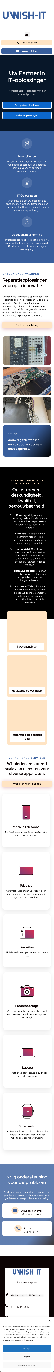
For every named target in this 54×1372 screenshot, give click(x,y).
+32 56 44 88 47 (20, 1307)
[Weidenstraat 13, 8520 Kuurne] (6, 1294)
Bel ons (28, 1228)
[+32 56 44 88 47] (6, 1305)
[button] (49, 1320)
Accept (27, 1348)
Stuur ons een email (32, 1210)
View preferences (27, 1364)
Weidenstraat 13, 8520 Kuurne (27, 1295)
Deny (27, 1356)
